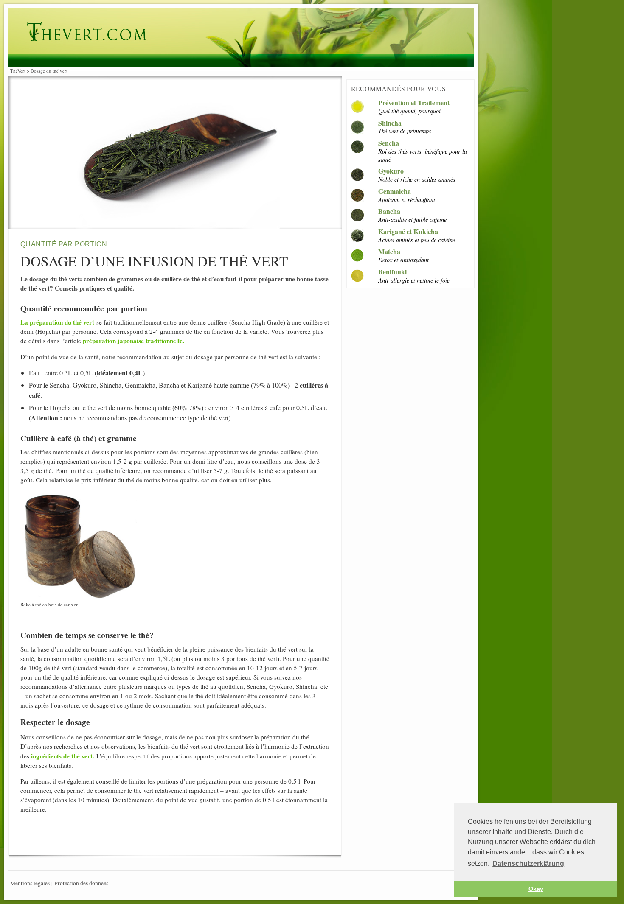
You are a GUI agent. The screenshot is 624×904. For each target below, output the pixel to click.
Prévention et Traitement (414, 102)
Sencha (388, 143)
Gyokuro (391, 171)
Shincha (390, 123)
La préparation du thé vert (57, 322)
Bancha (389, 211)
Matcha (389, 251)
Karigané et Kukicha (408, 231)
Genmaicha (394, 191)
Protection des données (81, 883)
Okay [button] (535, 888)
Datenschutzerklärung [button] (528, 863)
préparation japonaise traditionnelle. (133, 340)
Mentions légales (30, 883)
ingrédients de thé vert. (62, 756)
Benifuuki (392, 272)
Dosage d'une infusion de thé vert (217, 32)
